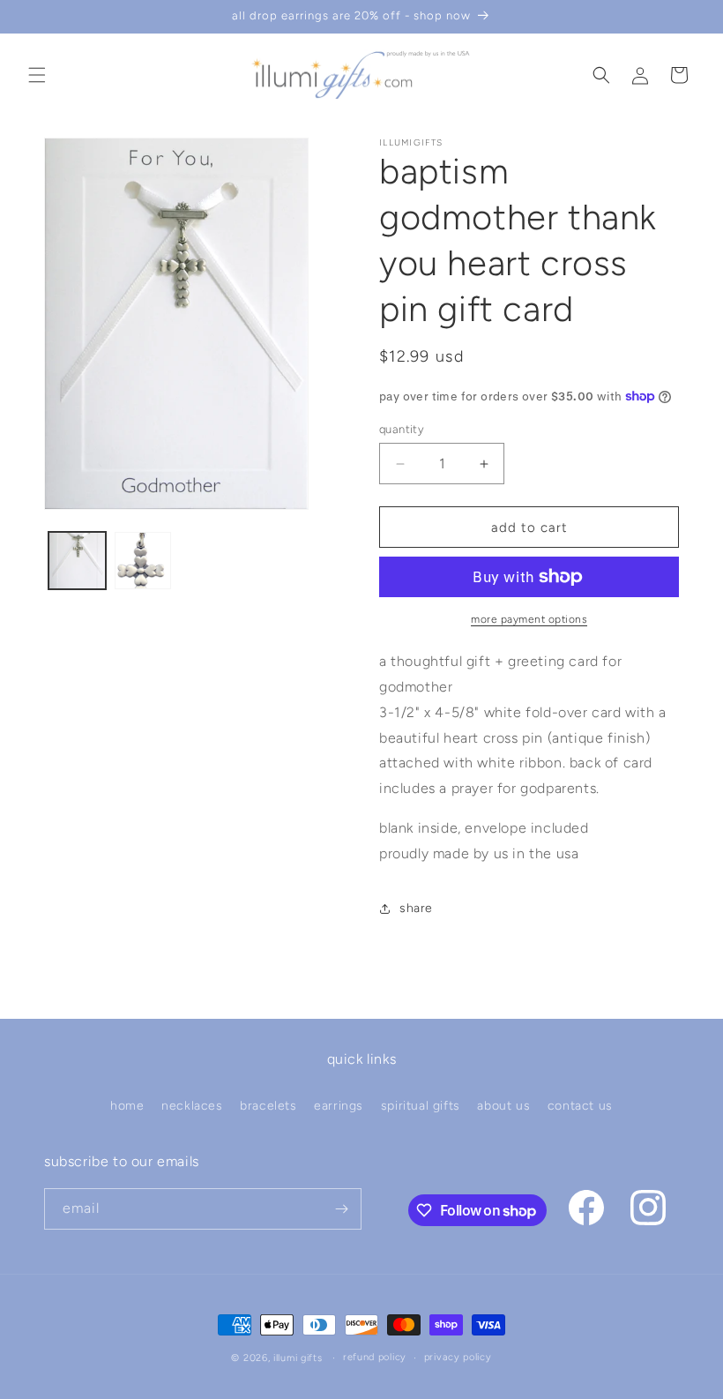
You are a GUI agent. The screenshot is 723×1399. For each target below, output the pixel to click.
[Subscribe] (341, 1209)
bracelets (268, 1105)
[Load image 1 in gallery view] (77, 560)
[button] (37, 75)
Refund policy (374, 1357)
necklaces (191, 1105)
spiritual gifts (420, 1105)
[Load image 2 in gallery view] (143, 560)
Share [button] (416, 908)
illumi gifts (297, 1358)
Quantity (401, 429)
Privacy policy (458, 1357)
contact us (580, 1105)
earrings (338, 1105)
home (127, 1105)
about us (503, 1105)
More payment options (529, 619)
